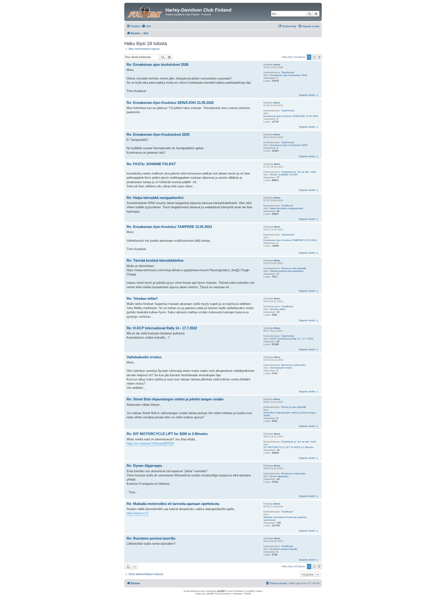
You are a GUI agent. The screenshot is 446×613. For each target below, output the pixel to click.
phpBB (220, 591)
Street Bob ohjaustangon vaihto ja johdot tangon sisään (289, 414)
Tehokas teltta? (278, 309)
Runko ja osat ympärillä (293, 268)
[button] (319, 57)
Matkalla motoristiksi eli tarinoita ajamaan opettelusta (285, 518)
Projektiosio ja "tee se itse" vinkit (298, 172)
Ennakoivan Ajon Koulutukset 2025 (289, 145)
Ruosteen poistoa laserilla (283, 549)
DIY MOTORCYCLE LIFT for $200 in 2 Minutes (288, 447)
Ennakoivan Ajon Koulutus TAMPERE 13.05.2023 (290, 240)
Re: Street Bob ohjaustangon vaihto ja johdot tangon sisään (175, 399)
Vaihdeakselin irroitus (281, 367)
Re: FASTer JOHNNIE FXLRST (151, 164)
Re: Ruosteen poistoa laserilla (151, 538)
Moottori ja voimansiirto (293, 365)
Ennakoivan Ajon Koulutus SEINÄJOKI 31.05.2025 (290, 116)
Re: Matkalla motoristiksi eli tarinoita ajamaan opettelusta (173, 504)
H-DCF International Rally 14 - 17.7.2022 (291, 338)
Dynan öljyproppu (279, 476)
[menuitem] (146, 26)
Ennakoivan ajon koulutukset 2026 (288, 75)
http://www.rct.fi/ (137, 513)
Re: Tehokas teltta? (142, 298)
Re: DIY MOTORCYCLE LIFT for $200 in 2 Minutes (167, 434)
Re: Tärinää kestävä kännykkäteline (155, 260)
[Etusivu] (145, 11)
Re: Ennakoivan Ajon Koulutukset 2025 (158, 134)
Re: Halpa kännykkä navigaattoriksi (155, 198)
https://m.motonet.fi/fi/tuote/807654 (150, 443)
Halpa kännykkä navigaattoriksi (286, 208)
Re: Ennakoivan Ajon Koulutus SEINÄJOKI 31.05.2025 (170, 103)
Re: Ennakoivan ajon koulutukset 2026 (157, 64)
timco (277, 64)
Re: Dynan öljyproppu (144, 466)
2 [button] (314, 57)
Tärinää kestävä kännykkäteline (287, 271)
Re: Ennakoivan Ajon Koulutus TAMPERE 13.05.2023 (169, 227)
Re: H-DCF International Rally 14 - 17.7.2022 (162, 328)
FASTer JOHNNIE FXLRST (284, 174)
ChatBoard (287, 205)
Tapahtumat (287, 72)
